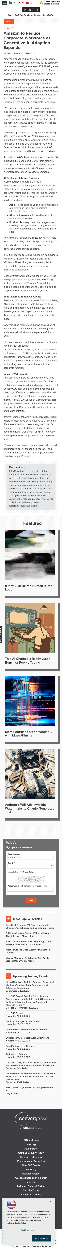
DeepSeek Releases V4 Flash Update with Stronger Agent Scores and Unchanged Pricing (30, 926)
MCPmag (31, 1169)
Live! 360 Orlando (15, 1013)
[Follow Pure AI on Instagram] (23, 3)
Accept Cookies (41, 1238)
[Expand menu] (4, 3)
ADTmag (31, 1144)
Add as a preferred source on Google (52, 3)
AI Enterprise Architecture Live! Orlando (26, 1029)
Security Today (31, 1190)
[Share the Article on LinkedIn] (8, 28)
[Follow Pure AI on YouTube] (27, 3)
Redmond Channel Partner (31, 1186)
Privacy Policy (28, 872)
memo (22, 73)
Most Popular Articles (27, 919)
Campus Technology (31, 1157)
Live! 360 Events (31, 1165)
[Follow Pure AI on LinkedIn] (10, 3)
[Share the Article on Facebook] (3, 28)
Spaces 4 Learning (31, 1194)
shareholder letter (47, 416)
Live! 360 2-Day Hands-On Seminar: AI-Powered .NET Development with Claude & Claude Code (31, 1064)
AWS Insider (31, 1148)
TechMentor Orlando (16, 1054)
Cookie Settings (27, 1230)
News (8, 21)
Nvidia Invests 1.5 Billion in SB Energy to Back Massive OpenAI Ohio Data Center (29, 943)
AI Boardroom (31, 1140)
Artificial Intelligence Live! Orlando (23, 1021)
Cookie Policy (20, 1223)
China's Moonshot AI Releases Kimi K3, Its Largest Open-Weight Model (27, 959)
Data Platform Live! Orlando (20, 1046)
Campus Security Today (31, 1152)
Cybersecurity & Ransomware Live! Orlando (28, 1037)
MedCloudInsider (31, 1173)
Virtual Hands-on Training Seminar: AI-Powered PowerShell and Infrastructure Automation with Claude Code (30, 1076)
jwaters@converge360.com (23, 505)
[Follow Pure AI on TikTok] (18, 3)
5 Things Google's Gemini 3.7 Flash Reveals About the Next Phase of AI (28, 935)
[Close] (50, 1201)
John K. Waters (16, 471)
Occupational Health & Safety (31, 1177)
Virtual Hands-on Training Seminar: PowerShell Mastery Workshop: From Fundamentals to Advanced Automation (30, 985)
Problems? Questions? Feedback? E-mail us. (31, 1246)
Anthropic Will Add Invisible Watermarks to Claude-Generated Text (29, 808)
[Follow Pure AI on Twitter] (15, 3)
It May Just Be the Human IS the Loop (28, 588)
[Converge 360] (31, 1119)
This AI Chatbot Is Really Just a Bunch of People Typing (27, 660)
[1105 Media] (31, 1128)
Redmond (31, 1182)
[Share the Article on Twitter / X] (12, 28)
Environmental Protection (31, 1161)
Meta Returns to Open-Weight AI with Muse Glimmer (28, 734)
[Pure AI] (31, 10)
